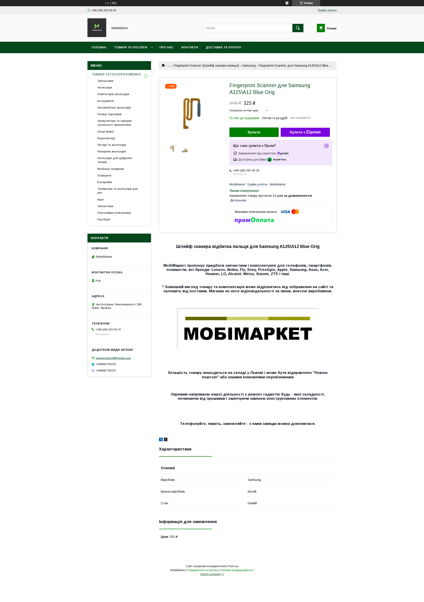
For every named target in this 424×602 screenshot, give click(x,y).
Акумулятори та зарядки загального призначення (114, 122)
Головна (98, 47)
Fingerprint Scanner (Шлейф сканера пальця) (206, 65)
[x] (165, 440)
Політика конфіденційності (237, 570)
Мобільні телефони (110, 169)
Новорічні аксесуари (111, 151)
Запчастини (105, 81)
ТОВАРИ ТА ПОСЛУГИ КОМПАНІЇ (116, 74)
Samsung (249, 65)
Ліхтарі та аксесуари (111, 144)
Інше (100, 199)
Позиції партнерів (109, 114)
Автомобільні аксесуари (114, 107)
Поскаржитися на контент (202, 570)
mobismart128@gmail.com (113, 358)
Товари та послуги (130, 47)
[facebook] (161, 440)
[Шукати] (297, 28)
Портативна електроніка (114, 212)
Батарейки (104, 182)
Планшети (104, 175)
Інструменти (105, 101)
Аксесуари (104, 87)
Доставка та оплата (223, 47)
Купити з (297, 132)
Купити (254, 132)
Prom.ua (233, 566)
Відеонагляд (106, 138)
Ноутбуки (103, 219)
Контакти (189, 47)
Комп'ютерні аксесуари (113, 94)
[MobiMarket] (96, 36)
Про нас (166, 47)
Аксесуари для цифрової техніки (114, 160)
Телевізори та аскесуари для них (117, 190)
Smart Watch (105, 131)
